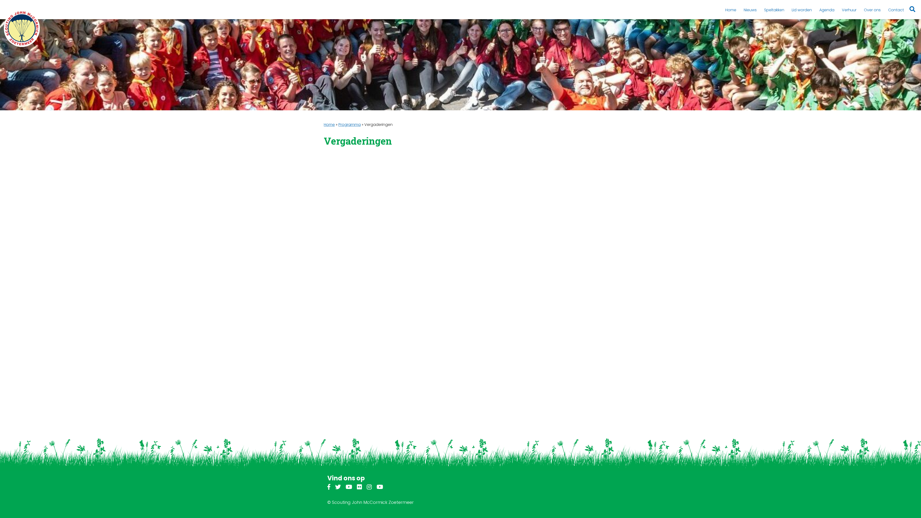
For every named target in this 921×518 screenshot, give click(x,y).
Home (329, 124)
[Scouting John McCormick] (22, 28)
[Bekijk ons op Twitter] (338, 487)
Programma (349, 124)
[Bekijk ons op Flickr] (359, 487)
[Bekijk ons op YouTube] (349, 487)
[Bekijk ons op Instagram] (369, 487)
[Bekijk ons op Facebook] (328, 487)
